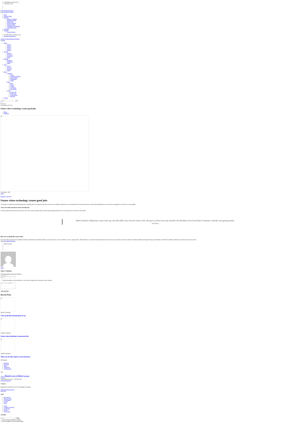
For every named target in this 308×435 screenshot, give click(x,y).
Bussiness (6, 113)
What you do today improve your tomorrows (15, 356)
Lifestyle (5, 241)
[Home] (3, 40)
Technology (7, 367)
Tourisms (13, 241)
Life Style (8, 196)
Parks (9, 241)
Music (5, 366)
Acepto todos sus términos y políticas (11, 420)
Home (5, 112)
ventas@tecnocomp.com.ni (7, 389)
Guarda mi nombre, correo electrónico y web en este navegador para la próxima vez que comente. (27, 280)
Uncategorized (7, 369)
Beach (8, 375)
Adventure (3, 376)
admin (2, 193)
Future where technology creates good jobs (15, 336)
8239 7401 (3, 391)
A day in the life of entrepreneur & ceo (13, 315)
